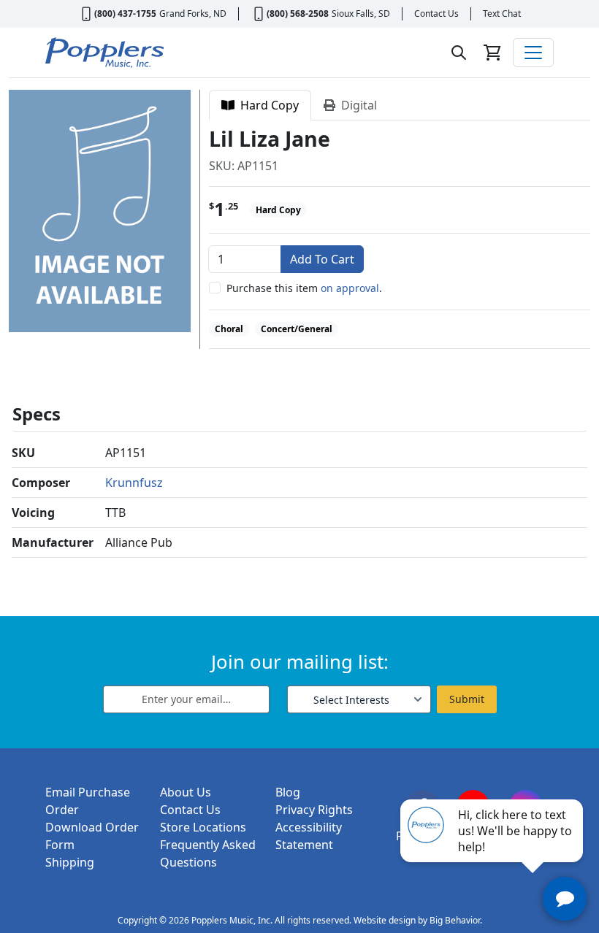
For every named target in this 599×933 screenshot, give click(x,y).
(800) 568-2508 (298, 13)
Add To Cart (322, 259)
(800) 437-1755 (125, 13)
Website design (385, 920)
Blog (287, 792)
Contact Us (436, 13)
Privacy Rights (314, 810)
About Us (185, 792)
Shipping (69, 862)
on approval (350, 288)
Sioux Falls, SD (361, 13)
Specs (36, 414)
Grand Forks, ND (192, 13)
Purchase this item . (304, 288)
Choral (229, 329)
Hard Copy (266, 105)
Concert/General (296, 329)
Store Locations (203, 827)
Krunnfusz (134, 483)
